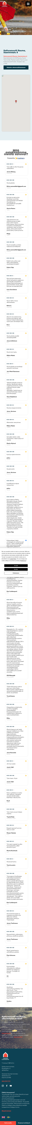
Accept (16, 565)
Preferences (16, 573)
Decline (16, 569)
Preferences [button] (23, 560)
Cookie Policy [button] (13, 558)
